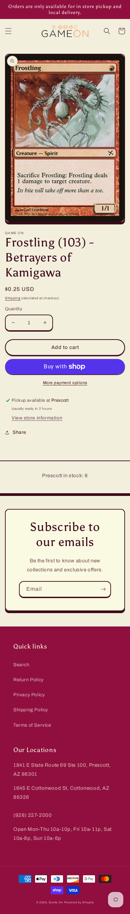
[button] (8, 31)
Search (21, 664)
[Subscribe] (103, 589)
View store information (37, 417)
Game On (56, 902)
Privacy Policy (29, 694)
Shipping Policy (30, 709)
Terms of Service (32, 725)
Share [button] (19, 432)
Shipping (13, 298)
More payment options (65, 382)
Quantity (13, 309)
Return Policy (28, 679)
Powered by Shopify (79, 902)
